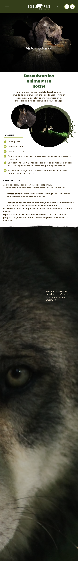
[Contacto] (66, 6)
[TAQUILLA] (72, 6)
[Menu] (7, 7)
